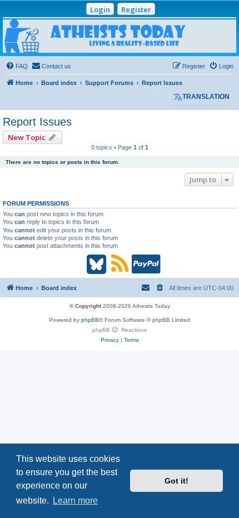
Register (136, 9)
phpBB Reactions (119, 330)
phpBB (90, 320)
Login (100, 9)
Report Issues (37, 122)
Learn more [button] (75, 500)
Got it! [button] (176, 480)
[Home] (119, 36)
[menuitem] (17, 66)
